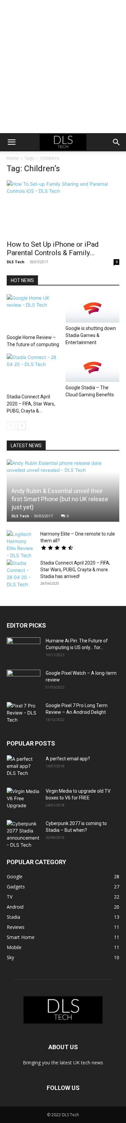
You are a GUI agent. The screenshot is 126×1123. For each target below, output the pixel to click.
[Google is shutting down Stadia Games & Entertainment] (92, 308)
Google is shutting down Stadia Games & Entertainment (91, 335)
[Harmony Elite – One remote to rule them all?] (20, 544)
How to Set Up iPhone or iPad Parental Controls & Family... (53, 248)
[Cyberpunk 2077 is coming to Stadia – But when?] (23, 834)
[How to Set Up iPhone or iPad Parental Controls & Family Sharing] (63, 208)
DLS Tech (16, 261)
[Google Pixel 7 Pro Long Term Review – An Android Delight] (23, 714)
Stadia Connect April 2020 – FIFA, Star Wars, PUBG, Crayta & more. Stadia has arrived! (75, 569)
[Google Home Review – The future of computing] (33, 312)
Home (12, 158)
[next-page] (21, 425)
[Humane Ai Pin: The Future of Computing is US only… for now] (23, 649)
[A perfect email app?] (23, 767)
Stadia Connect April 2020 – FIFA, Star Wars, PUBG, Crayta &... (31, 404)
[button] (11, 142)
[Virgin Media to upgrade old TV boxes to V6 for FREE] (23, 799)
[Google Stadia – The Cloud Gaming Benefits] (92, 368)
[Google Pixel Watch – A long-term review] (23, 681)
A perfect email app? (68, 758)
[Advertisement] (63, 66)
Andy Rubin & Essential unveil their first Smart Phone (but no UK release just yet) (59, 499)
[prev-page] (11, 425)
